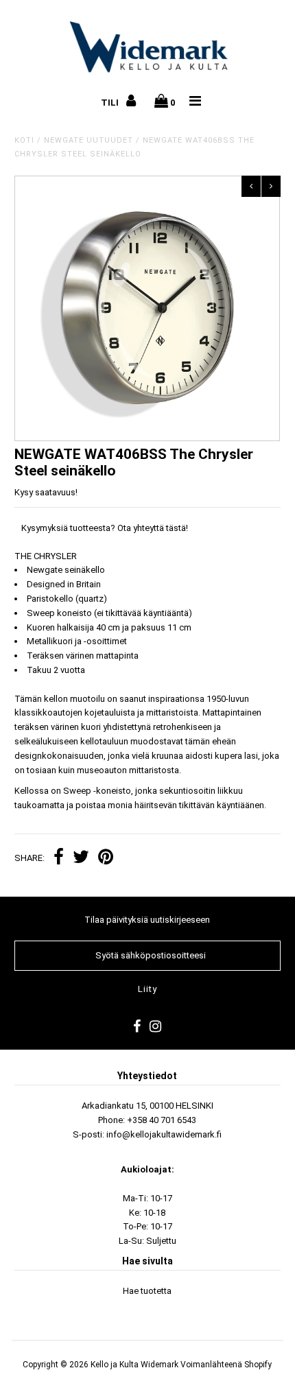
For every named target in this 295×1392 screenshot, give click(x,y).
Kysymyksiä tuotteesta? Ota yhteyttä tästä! (104, 528)
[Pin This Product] (105, 858)
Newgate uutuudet (88, 140)
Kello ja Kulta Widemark (134, 1364)
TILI (111, 102)
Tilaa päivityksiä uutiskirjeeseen (147, 920)
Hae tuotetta (147, 1291)
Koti (24, 140)
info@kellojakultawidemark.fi (164, 1134)
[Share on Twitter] (81, 858)
